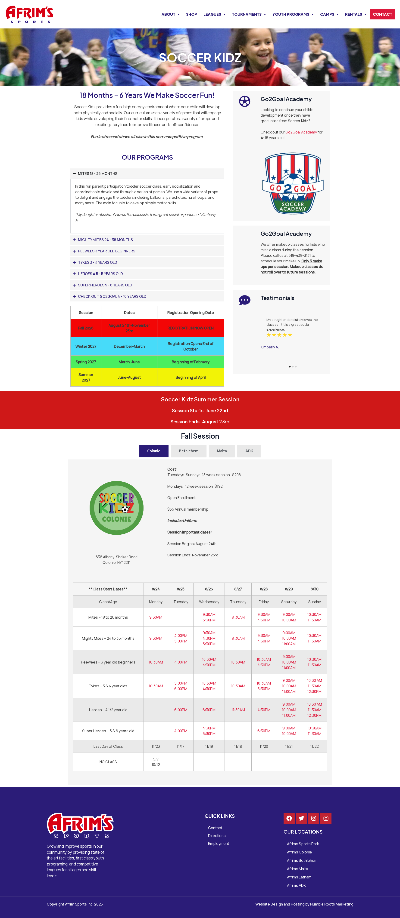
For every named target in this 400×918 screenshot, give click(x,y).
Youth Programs (290, 14)
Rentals (353, 14)
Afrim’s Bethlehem (302, 860)
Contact (382, 14)
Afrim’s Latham (299, 877)
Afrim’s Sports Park (303, 843)
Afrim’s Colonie (299, 852)
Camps (327, 14)
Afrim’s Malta (297, 868)
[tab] (154, 451)
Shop (191, 14)
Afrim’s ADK (296, 885)
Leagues (212, 14)
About (168, 14)
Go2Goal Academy (301, 132)
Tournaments (247, 14)
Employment (218, 843)
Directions (217, 835)
